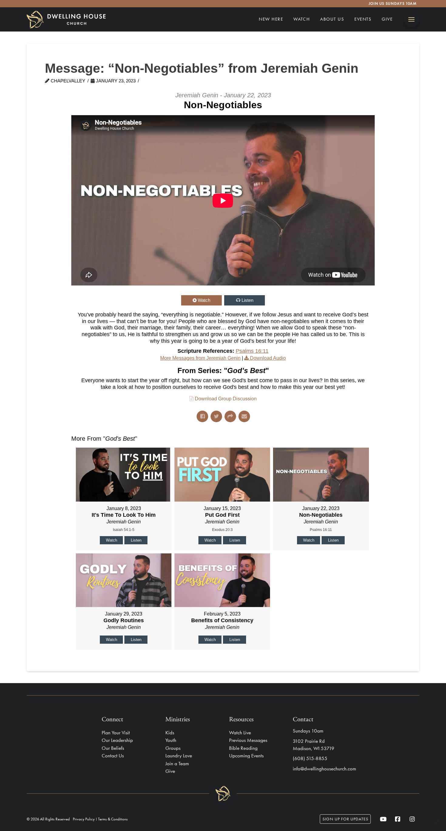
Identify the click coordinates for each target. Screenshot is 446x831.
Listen (247, 300)
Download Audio (268, 358)
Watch (204, 300)
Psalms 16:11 (252, 351)
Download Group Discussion (226, 398)
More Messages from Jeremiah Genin (200, 358)
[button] (411, 19)
